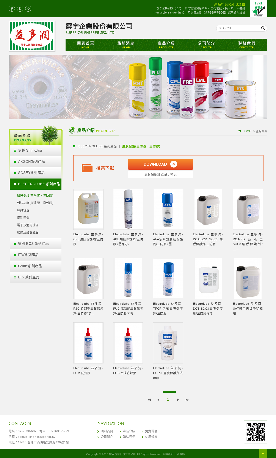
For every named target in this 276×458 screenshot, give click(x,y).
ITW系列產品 (28, 255)
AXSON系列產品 (31, 161)
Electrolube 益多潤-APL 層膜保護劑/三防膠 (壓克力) (128, 239)
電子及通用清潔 (28, 225)
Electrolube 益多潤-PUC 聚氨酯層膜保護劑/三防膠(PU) (128, 308)
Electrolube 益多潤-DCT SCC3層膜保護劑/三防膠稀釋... (208, 308)
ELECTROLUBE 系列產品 (39, 184)
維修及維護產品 (28, 232)
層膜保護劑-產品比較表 (160, 174)
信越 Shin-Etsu (30, 150)
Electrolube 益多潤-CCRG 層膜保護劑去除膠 (168, 373)
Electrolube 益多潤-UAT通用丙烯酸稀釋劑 (248, 308)
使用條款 (151, 436)
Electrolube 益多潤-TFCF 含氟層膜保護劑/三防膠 (168, 308)
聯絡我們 (247, 45)
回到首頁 (107, 431)
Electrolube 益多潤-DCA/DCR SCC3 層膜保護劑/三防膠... (208, 239)
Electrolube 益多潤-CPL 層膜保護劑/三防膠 (88, 239)
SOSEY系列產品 (31, 173)
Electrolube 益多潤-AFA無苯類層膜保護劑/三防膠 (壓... (168, 239)
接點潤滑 (23, 217)
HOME (247, 131)
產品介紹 (166, 45)
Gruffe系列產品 (30, 266)
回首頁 (86, 45)
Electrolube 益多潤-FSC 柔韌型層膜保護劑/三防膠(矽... (88, 308)
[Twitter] (20, 9)
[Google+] (28, 9)
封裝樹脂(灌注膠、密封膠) (35, 203)
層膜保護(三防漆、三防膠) (35, 195)
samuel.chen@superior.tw (36, 436)
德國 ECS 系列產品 (33, 243)
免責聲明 (151, 431)
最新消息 (126, 45)
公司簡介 (207, 45)
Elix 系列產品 (28, 277)
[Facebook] (12, 9)
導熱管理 (23, 210)
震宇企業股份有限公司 (34, 36)
